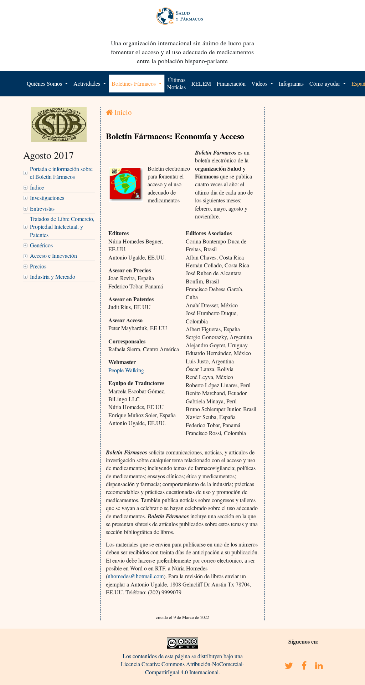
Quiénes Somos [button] (45, 83)
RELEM (201, 83)
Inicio (122, 112)
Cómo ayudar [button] (325, 83)
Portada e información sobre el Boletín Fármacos (61, 172)
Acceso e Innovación (53, 255)
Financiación (231, 83)
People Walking (126, 370)
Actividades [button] (87, 83)
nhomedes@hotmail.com (136, 576)
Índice (37, 187)
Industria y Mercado (52, 276)
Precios (38, 266)
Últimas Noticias (176, 83)
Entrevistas (42, 208)
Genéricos (41, 245)
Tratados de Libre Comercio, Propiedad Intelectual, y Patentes (62, 226)
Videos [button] (260, 83)
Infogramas (291, 83)
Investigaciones (47, 197)
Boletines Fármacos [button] (134, 83)
